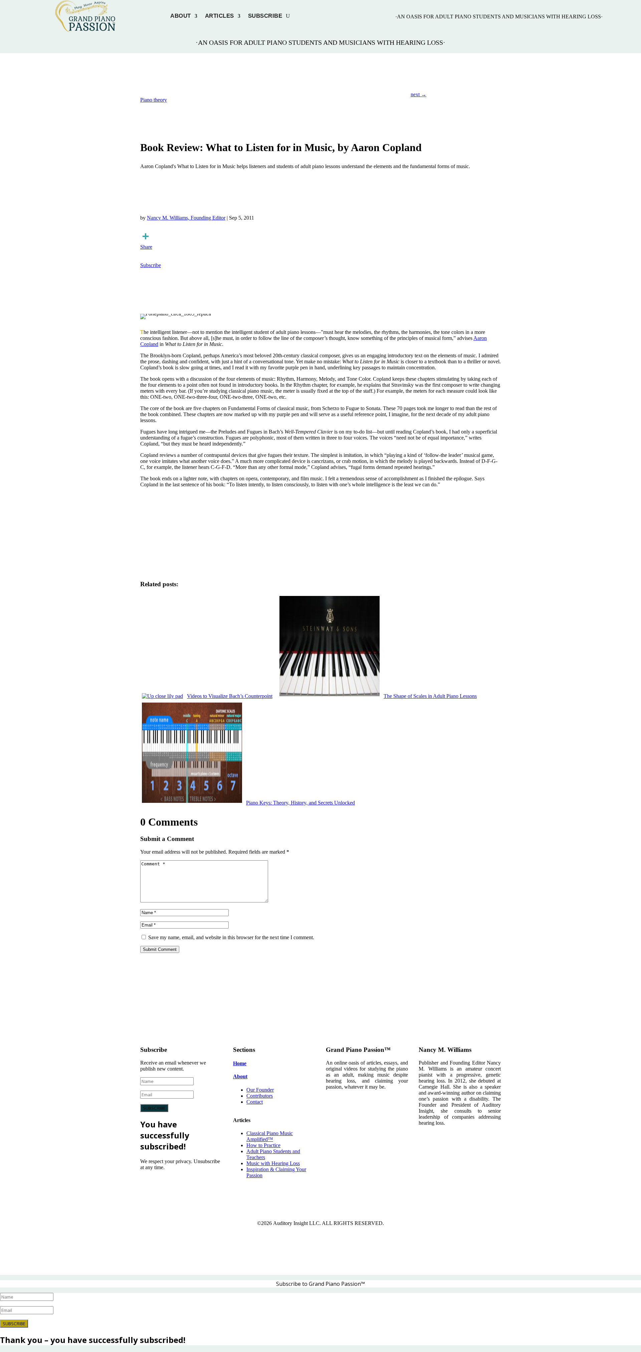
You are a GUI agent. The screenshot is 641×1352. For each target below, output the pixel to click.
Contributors (259, 1096)
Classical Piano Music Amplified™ (269, 1136)
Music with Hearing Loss (273, 1163)
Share (146, 247)
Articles (219, 16)
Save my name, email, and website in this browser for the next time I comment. (231, 937)
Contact (254, 1102)
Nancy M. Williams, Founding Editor (186, 218)
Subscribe (265, 16)
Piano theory (153, 100)
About (180, 16)
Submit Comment (160, 949)
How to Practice (263, 1145)
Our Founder (260, 1090)
